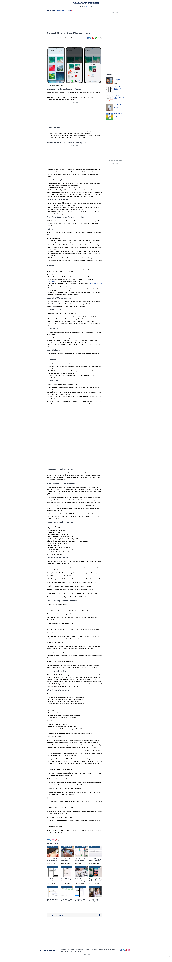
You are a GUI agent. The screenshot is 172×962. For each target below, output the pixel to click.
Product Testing (93, 949)
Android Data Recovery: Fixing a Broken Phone (80, 880)
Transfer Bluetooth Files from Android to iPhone (119, 97)
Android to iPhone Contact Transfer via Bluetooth (118, 88)
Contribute (100, 949)
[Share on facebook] (88, 38)
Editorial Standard (71, 949)
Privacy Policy (107, 949)
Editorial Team (79, 949)
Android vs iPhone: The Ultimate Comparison (118, 79)
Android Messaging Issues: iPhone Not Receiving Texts (95, 860)
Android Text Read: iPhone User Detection (52, 901)
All (91, 6)
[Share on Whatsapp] (96, 38)
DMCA (79, 951)
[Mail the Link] (101, 38)
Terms (113, 949)
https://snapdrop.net (54, 281)
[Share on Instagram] (53, 840)
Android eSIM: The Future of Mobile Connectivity (52, 860)
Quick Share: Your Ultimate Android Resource (118, 106)
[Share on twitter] (90, 38)
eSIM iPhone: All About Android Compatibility (80, 860)
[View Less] (59, 840)
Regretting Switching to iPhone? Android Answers (95, 880)
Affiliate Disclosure (65, 951)
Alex (53, 37)
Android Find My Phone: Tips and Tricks (66, 880)
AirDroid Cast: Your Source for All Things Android (67, 901)
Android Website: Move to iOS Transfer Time (53, 880)
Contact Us (74, 951)
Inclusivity (86, 949)
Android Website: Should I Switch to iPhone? (118, 115)
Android (82, 6)
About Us (63, 949)
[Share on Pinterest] (93, 38)
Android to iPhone (57, 43)
